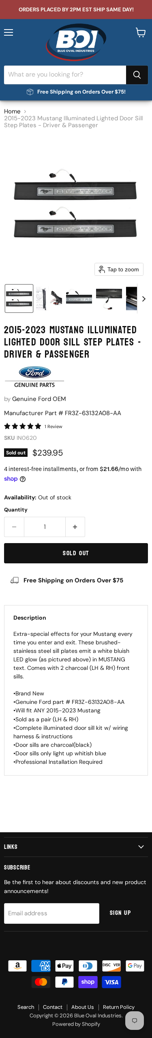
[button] (19, 298)
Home (12, 111)
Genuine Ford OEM (39, 399)
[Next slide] (143, 298)
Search (25, 1007)
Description (29, 617)
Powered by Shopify (76, 1024)
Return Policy (119, 1007)
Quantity (16, 510)
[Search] (137, 75)
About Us (82, 1007)
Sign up (120, 913)
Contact (52, 1007)
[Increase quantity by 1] (76, 527)
